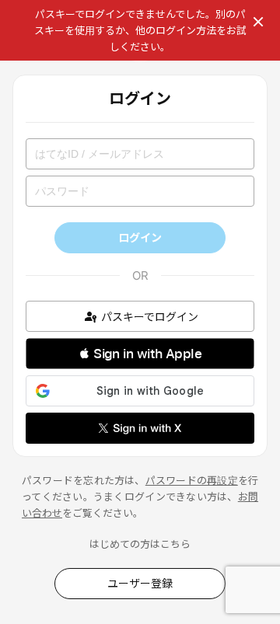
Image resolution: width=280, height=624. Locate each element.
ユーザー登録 (140, 583)
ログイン (140, 237)
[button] (140, 353)
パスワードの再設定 (191, 480)
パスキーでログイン (149, 316)
